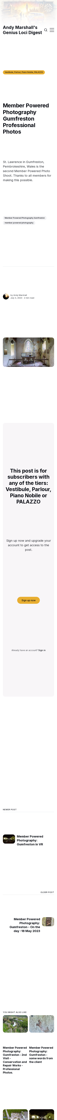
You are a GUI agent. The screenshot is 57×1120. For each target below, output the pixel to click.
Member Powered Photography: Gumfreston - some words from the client (41, 1055)
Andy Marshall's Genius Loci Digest (22, 30)
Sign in (42, 650)
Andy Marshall (20, 295)
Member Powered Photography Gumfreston (25, 218)
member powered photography (19, 223)
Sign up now (29, 600)
